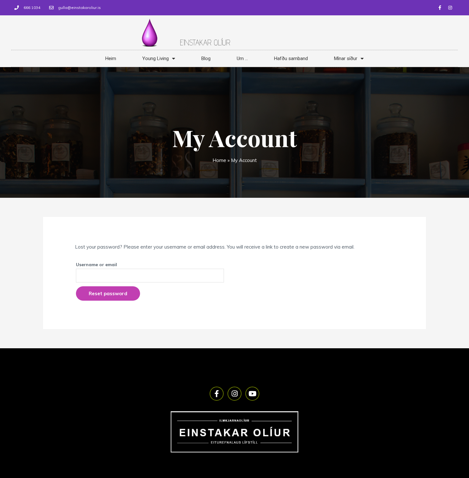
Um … (242, 58)
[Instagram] (450, 7)
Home (219, 160)
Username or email (96, 264)
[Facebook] (439, 7)
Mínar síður (345, 58)
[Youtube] (252, 394)
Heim (110, 58)
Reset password (108, 293)
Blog (206, 58)
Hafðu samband (291, 58)
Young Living (155, 58)
